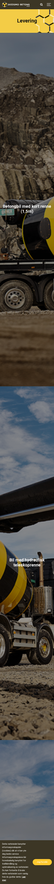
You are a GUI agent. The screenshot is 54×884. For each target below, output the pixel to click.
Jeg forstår (42, 862)
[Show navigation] (49, 4)
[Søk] (41, 4)
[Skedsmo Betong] (16, 4)
